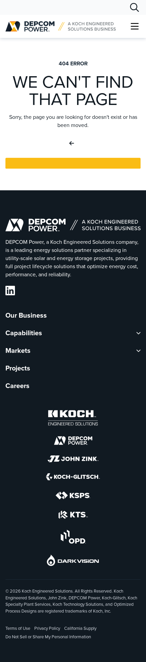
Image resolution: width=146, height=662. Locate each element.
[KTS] (73, 515)
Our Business (26, 315)
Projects (17, 368)
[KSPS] (73, 496)
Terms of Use (17, 628)
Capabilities (23, 333)
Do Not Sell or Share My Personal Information (48, 637)
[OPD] (73, 538)
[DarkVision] (73, 561)
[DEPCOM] (73, 441)
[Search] (134, 7)
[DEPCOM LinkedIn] (10, 291)
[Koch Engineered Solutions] (73, 419)
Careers (17, 386)
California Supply (80, 628)
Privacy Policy (47, 628)
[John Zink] (73, 460)
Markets (18, 350)
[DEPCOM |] (60, 26)
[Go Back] (73, 143)
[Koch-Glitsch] (73, 478)
